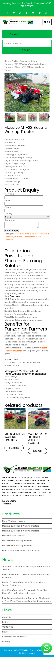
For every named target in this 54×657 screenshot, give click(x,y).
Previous (4, 116)
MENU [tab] (47, 22)
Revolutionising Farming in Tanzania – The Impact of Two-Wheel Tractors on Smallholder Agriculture (26, 599)
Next (48, 116)
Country (8, 213)
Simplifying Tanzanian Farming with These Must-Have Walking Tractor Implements (25, 592)
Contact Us (7, 626)
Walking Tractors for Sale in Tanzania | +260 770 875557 (27, 5)
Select (14, 34)
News (5, 631)
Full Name (9, 193)
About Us (6, 617)
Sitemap (6, 641)
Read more (14, 447)
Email (7, 200)
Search (27, 50)
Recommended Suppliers (14, 636)
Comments (9, 220)
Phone (7, 207)
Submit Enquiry (12, 230)
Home (7, 61)
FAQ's (5, 622)
